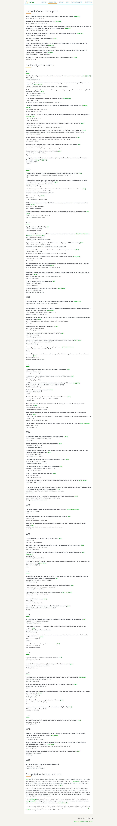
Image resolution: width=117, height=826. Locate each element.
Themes (61, 2)
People (44, 2)
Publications (52, 2)
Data (67, 2)
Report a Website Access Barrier (83, 821)
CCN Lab (31, 2)
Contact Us (88, 2)
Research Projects (77, 2)
